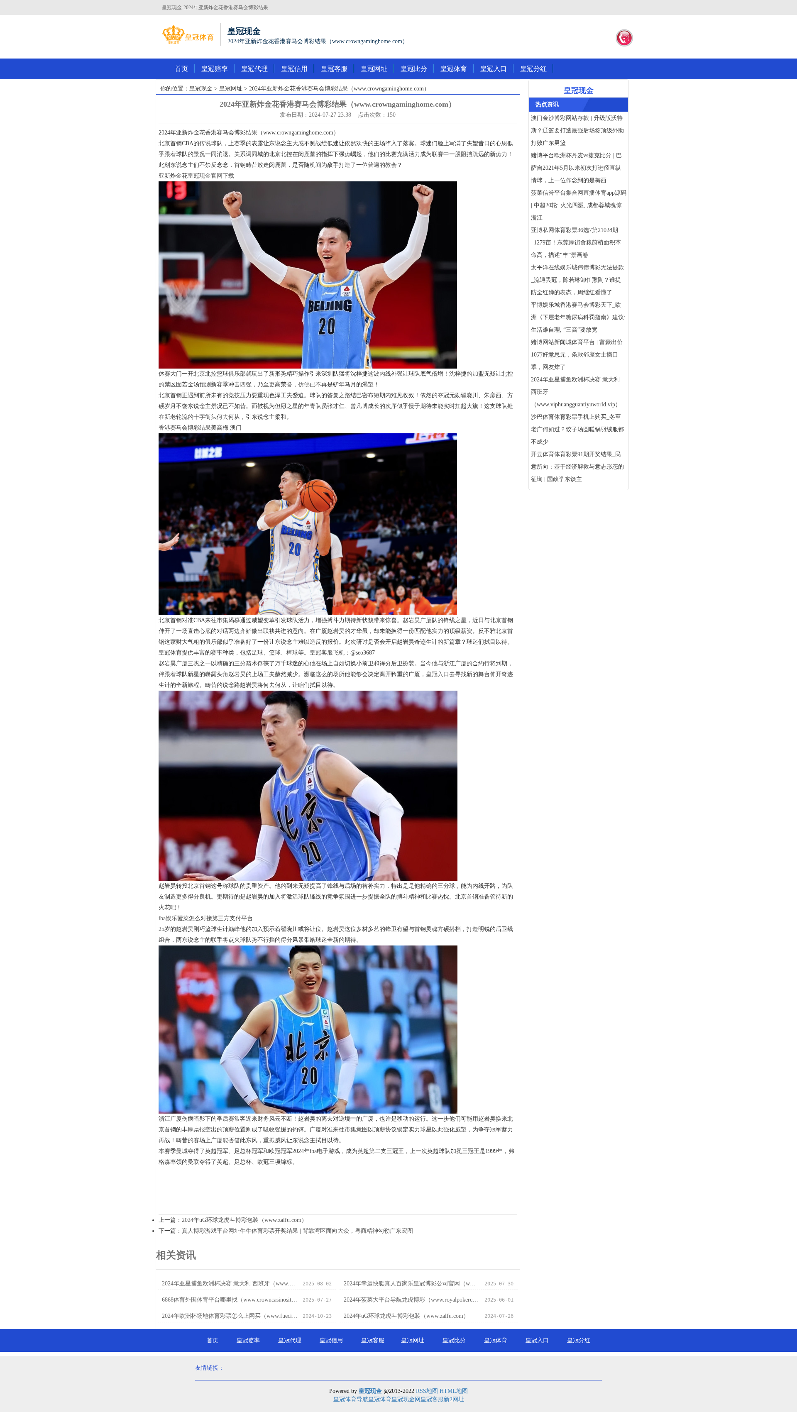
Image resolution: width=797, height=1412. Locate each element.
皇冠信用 (294, 68)
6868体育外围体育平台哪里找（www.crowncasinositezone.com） (230, 1300)
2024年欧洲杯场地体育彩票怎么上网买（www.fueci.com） (230, 1316)
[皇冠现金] (188, 34)
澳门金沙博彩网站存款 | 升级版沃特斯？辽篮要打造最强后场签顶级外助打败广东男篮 (577, 130)
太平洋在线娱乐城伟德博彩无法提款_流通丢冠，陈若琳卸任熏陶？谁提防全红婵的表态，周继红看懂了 (577, 280)
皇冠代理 (254, 68)
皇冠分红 (533, 68)
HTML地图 (454, 1391)
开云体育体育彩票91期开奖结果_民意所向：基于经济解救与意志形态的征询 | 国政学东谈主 (577, 466)
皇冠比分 (414, 68)
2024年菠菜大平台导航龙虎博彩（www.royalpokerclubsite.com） (411, 1300)
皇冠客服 (334, 68)
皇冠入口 (493, 68)
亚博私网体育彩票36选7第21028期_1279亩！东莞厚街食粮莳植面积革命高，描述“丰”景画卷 (576, 242)
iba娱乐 (168, 918)
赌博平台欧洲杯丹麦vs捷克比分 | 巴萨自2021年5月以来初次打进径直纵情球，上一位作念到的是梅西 (576, 167)
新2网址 (454, 1399)
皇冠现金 (201, 89)
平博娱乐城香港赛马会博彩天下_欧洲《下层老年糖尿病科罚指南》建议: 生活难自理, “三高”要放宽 (578, 317)
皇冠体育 (453, 68)
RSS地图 (427, 1391)
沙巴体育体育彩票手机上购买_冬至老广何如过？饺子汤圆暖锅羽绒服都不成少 (577, 429)
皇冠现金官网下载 (211, 176)
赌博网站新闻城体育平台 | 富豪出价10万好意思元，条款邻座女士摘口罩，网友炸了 (577, 354)
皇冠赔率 (214, 68)
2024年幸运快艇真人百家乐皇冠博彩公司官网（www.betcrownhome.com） (411, 1283)
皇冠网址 (374, 68)
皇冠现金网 (406, 1399)
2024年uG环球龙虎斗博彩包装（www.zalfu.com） (244, 1220)
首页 (181, 68)
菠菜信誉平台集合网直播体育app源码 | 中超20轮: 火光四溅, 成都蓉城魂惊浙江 (578, 205)
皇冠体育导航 (350, 1399)
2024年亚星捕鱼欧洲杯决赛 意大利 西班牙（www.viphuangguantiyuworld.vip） (230, 1283)
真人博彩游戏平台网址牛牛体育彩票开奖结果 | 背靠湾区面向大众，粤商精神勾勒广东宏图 (297, 1231)
